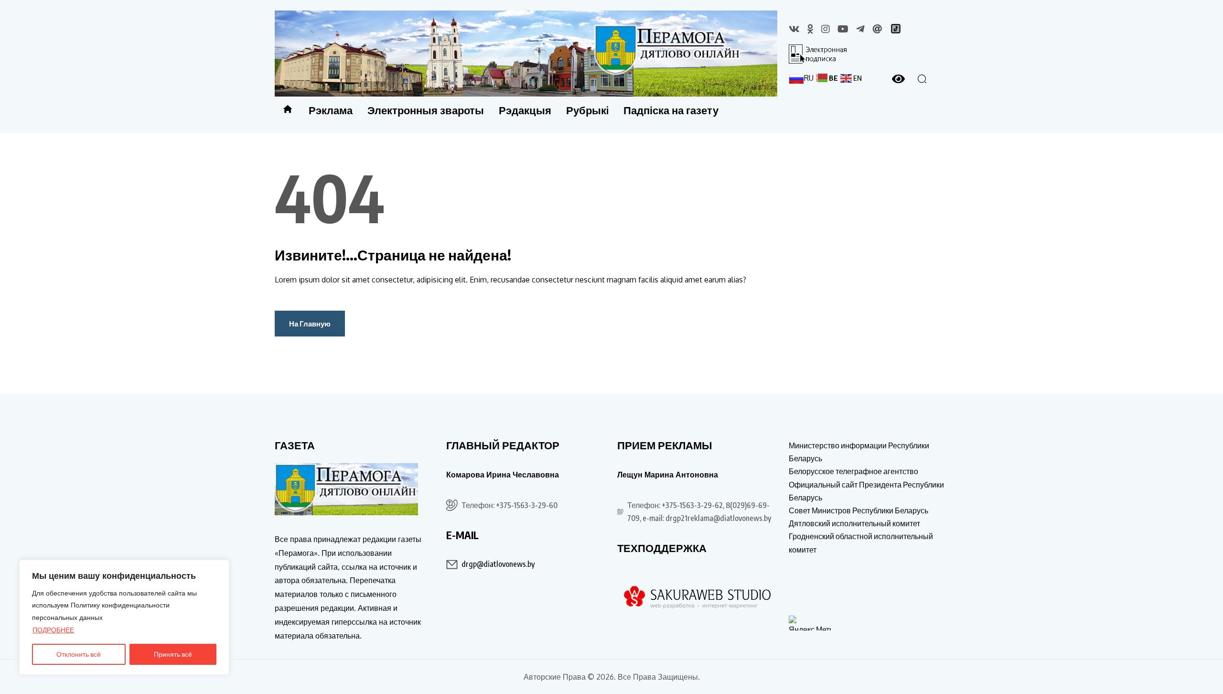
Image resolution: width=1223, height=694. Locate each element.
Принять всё (173, 654)
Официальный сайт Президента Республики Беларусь (866, 491)
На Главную (310, 323)
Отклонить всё (78, 654)
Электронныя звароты (425, 110)
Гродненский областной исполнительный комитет (861, 542)
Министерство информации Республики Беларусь (859, 452)
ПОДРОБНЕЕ (53, 630)
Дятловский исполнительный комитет (854, 523)
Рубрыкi (587, 110)
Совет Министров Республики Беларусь (858, 510)
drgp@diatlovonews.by (498, 564)
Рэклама (331, 110)
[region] (124, 617)
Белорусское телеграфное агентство (853, 471)
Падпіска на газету (671, 110)
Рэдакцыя (525, 110)
